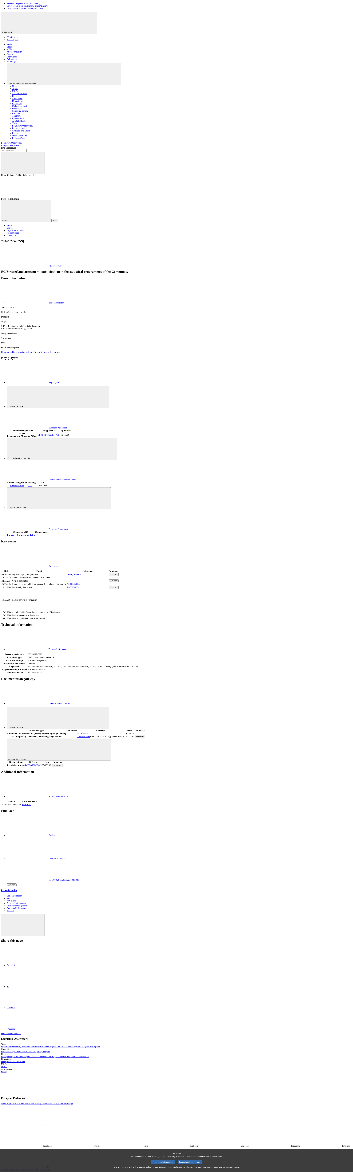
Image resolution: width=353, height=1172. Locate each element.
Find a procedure (8, 148)
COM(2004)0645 (74, 574)
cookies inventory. (233, 1167)
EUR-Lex (26, 804)
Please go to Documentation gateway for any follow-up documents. (30, 352)
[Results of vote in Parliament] (87, 609)
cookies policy (213, 1167)
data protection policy (194, 1167)
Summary (113, 574)
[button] (42, 1093)
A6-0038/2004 (73, 584)
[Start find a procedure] (23, 163)
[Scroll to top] (23, 925)
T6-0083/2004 (73, 587)
